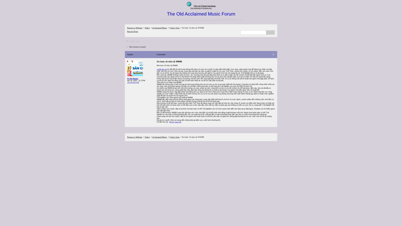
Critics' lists (174, 28)
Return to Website (134, 28)
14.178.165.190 (133, 82)
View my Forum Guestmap (205, 6)
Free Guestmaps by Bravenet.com (201, 8)
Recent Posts (132, 31)
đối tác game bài (175, 122)
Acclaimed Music (159, 28)
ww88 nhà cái (162, 69)
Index (147, 28)
